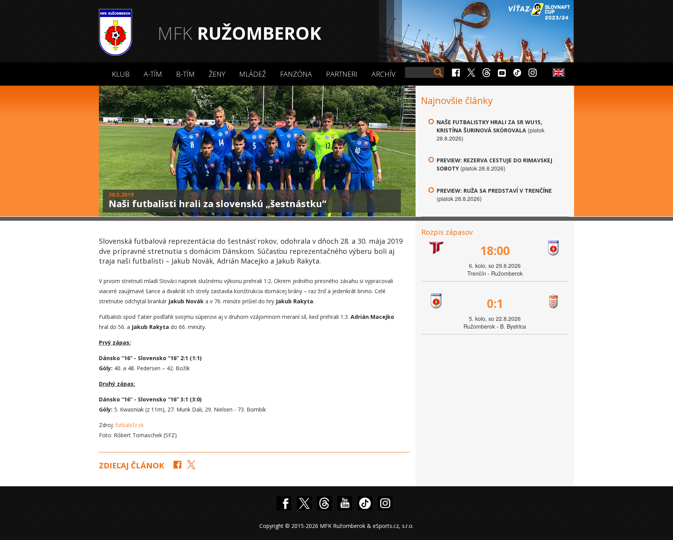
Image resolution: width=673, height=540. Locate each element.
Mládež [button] (252, 74)
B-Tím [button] (185, 74)
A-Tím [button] (153, 74)
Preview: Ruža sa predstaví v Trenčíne (494, 190)
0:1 (495, 303)
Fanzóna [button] (296, 74)
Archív (383, 74)
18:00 (495, 251)
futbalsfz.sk (129, 425)
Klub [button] (121, 74)
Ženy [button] (217, 74)
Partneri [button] (342, 74)
